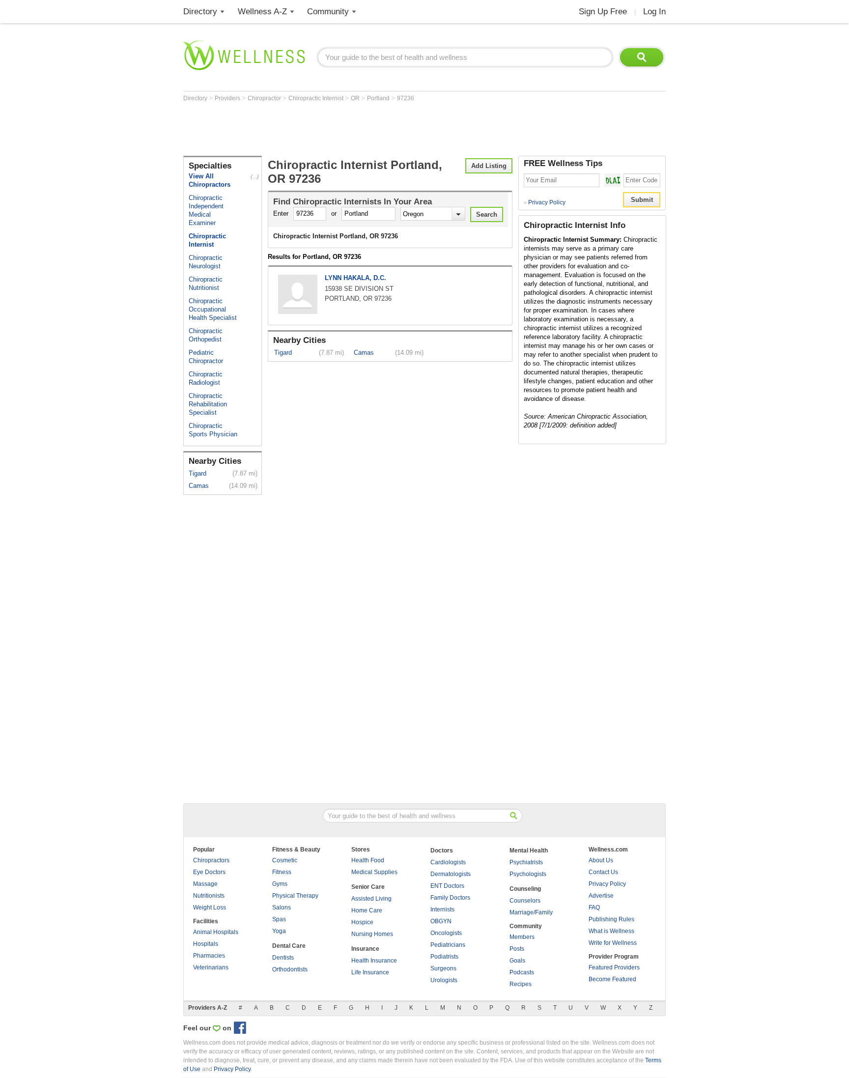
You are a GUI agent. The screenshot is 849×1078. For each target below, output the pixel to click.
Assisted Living (371, 898)
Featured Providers (614, 967)
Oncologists (446, 933)
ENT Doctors (447, 885)
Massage (205, 883)
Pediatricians (447, 944)
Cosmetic (284, 860)
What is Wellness (611, 931)
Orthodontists (290, 969)
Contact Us (603, 872)
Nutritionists (209, 895)
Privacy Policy (545, 202)
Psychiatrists (526, 862)
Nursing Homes (372, 934)
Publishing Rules (611, 919)
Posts (516, 948)
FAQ (594, 907)
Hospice (362, 922)
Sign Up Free (603, 11)
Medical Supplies (374, 872)
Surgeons (443, 968)
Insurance (365, 948)
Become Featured (612, 979)
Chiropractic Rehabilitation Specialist (208, 404)
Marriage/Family (531, 912)
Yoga (279, 931)
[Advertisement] (362, 129)
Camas (199, 485)
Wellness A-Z (262, 11)
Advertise (601, 895)
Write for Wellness (613, 942)
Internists (442, 909)
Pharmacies (209, 955)
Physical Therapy (295, 895)
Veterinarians (210, 967)
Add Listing (489, 166)
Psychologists (527, 874)
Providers (228, 98)
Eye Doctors (209, 872)
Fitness (281, 872)
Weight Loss (209, 907)
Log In (654, 11)
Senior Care (368, 886)
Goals (517, 960)
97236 (405, 98)
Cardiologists (448, 862)
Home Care (366, 910)
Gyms (279, 883)
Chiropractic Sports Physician (213, 430)
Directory (200, 11)
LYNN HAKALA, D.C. (355, 278)
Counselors (524, 900)
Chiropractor (265, 98)
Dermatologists (450, 874)
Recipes (520, 984)
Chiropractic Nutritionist (206, 283)
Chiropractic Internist (316, 98)
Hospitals (205, 943)
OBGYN (441, 921)
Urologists (443, 980)
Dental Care (289, 945)
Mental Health (528, 850)
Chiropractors (211, 860)
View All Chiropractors (209, 180)
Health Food (367, 860)
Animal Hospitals (215, 932)
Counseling (525, 888)
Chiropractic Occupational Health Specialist (213, 309)
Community (328, 11)
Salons (281, 907)
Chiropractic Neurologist (206, 262)
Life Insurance (370, 972)
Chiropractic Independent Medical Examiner (206, 210)
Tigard (197, 473)
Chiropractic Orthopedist (206, 335)
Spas (279, 919)
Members (522, 937)
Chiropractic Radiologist (206, 378)
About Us (601, 860)
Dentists (283, 957)
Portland (379, 98)
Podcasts (521, 972)
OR (356, 98)
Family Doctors (450, 897)
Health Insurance (374, 960)
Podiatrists (444, 956)
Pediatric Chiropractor (206, 357)
